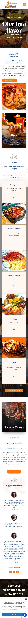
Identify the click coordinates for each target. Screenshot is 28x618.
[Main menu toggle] (25, 4)
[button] (25, 599)
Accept (14, 614)
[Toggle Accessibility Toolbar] (25, 615)
